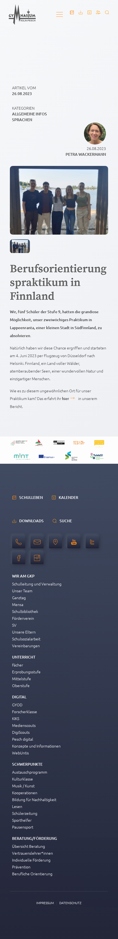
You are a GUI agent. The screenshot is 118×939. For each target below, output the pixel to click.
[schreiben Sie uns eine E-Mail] (38, 545)
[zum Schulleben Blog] (72, 12)
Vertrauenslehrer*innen (32, 853)
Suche (66, 520)
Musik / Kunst (23, 785)
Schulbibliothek (25, 611)
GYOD (17, 704)
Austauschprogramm (29, 772)
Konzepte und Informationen (36, 746)
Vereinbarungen (26, 645)
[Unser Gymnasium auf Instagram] (38, 560)
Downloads (31, 520)
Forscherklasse (24, 711)
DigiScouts (21, 732)
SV (14, 625)
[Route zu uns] (57, 545)
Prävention (21, 866)
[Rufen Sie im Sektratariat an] (20, 545)
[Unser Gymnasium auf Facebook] (20, 560)
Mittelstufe (21, 678)
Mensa (17, 604)
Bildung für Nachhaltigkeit (34, 799)
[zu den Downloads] (80, 12)
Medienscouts (24, 725)
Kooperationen (24, 792)
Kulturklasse (22, 779)
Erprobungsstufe (26, 671)
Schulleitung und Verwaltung (36, 584)
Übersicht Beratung (28, 846)
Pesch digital (22, 739)
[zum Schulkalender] (89, 12)
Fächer (17, 665)
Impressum (45, 903)
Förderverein (23, 618)
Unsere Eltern (24, 632)
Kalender (68, 497)
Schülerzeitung (24, 813)
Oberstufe (21, 685)
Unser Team (22, 590)
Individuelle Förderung (31, 860)
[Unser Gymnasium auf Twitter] (93, 545)
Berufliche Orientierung (32, 873)
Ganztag (19, 597)
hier (65, 398)
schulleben (31, 497)
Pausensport (22, 827)
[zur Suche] (107, 12)
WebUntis (20, 752)
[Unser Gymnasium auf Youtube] (75, 545)
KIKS (15, 718)
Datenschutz (70, 903)
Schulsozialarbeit (26, 638)
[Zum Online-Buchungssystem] (98, 12)
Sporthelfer (22, 820)
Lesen (17, 806)
